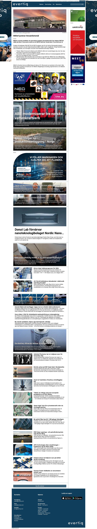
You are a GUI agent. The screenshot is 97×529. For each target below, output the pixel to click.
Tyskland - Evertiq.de (43, 509)
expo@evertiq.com (19, 505)
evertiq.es (59, 1)
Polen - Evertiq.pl (42, 511)
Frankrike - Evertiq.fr (43, 514)
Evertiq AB (20, 4)
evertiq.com (47, 1)
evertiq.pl (76, 1)
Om (53, 4)
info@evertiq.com (18, 509)
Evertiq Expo (48, 4)
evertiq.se (82, 1)
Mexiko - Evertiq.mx (43, 505)
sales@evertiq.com (19, 501)
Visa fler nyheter (39, 486)
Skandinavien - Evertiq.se (44, 513)
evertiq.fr (65, 1)
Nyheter (41, 4)
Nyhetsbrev (59, 4)
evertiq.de (53, 1)
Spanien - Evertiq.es (43, 510)
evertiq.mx (70, 1)
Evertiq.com (41, 501)
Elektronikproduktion (17, 32)
